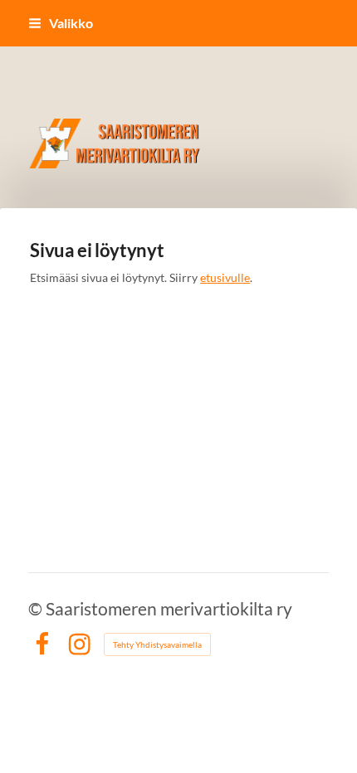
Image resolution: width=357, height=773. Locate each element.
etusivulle (225, 277)
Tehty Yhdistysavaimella (157, 644)
